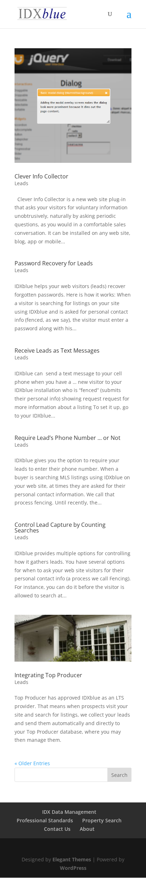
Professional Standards (45, 820)
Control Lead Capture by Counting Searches (60, 527)
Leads (21, 183)
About (87, 828)
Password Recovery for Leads (54, 263)
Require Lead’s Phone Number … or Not (67, 438)
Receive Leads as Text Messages (57, 350)
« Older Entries (32, 763)
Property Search (102, 820)
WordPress (73, 868)
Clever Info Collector (41, 176)
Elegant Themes (71, 859)
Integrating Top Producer (48, 675)
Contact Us (57, 828)
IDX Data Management (69, 811)
